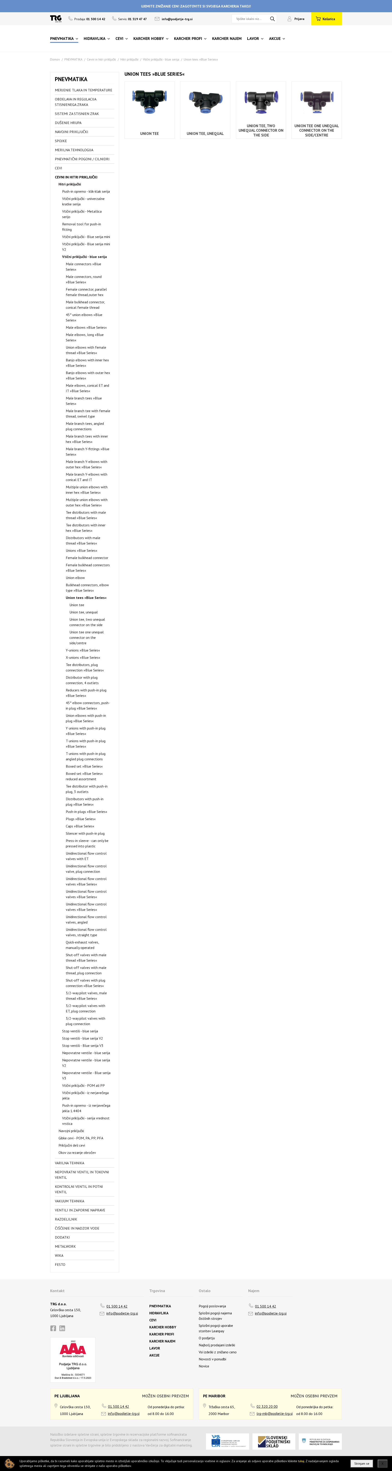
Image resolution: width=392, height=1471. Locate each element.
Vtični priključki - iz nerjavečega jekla (85, 1095)
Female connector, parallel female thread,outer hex (86, 292)
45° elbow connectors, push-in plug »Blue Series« (88, 705)
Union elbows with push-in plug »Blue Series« (86, 718)
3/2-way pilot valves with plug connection (85, 1021)
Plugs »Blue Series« (81, 819)
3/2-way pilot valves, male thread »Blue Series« (86, 996)
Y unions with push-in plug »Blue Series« (85, 731)
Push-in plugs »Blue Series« (86, 811)
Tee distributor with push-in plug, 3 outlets (87, 789)
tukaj (301, 1461)
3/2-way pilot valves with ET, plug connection (85, 1008)
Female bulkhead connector (87, 557)
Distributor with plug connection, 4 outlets (82, 680)
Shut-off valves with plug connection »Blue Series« (85, 983)
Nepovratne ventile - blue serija (86, 1052)
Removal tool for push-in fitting (81, 227)
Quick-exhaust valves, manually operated (82, 945)
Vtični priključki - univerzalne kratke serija (83, 201)
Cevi (58, 168)
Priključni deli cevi (72, 1145)
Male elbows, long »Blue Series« (85, 337)
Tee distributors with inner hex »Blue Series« (85, 528)
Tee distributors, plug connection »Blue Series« (85, 667)
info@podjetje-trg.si (177, 19)
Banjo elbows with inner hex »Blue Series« (87, 363)
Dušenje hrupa (68, 122)
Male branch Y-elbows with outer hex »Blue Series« (86, 464)
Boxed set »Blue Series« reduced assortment (84, 776)
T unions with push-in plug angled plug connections (85, 756)
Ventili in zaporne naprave (80, 1210)
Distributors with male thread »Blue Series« (83, 540)
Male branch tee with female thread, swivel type (88, 413)
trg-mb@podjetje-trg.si (275, 1413)
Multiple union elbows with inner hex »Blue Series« (87, 490)
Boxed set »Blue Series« (84, 766)
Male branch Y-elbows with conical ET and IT (86, 477)
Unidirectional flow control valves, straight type (86, 932)
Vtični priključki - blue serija (161, 59)
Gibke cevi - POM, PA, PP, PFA (81, 1138)
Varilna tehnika (69, 1163)
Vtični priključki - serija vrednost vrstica (86, 1121)
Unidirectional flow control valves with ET (86, 856)
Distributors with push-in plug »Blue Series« (84, 802)
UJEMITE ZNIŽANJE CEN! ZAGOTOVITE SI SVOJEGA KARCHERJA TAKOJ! (196, 6)
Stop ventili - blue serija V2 (82, 1038)
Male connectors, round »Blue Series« (84, 279)
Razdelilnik (66, 1219)
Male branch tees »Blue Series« (84, 401)
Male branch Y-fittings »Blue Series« (87, 452)
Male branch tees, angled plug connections (85, 426)
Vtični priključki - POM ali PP (83, 1085)
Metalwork (65, 1246)
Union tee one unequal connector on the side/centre (86, 637)
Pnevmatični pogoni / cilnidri (82, 159)
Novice (204, 1366)
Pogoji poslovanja (212, 1306)
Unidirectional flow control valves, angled (86, 919)
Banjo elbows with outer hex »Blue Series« (88, 375)
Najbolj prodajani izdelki (217, 1345)
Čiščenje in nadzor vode (77, 1228)
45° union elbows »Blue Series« (84, 317)
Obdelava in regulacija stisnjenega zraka (75, 102)
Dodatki (62, 1237)
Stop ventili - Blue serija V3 (82, 1045)
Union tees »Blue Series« (201, 59)
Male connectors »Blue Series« (83, 267)
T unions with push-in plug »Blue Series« (85, 744)
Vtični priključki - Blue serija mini (86, 236)
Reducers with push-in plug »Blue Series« (86, 693)
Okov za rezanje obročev (77, 1152)
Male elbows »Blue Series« (86, 327)
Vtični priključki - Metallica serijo (82, 214)
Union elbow (75, 577)
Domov (55, 59)
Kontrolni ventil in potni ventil (79, 1189)
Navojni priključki (71, 131)
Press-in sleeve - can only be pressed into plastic (87, 843)
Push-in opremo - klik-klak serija (86, 191)
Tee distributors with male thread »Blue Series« (86, 515)
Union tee (76, 605)
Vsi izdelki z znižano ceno (218, 1352)
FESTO (60, 1264)
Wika (59, 1255)
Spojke (61, 141)
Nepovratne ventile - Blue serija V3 (86, 1075)
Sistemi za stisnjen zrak (77, 113)
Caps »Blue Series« (80, 826)
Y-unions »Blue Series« (83, 650)
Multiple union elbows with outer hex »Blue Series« (87, 502)
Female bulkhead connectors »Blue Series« (88, 568)
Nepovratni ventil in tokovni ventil (82, 1175)
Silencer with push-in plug (85, 833)
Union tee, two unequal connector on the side (87, 622)
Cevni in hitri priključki (101, 59)
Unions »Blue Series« (81, 550)
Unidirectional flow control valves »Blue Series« (86, 881)
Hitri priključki (129, 59)
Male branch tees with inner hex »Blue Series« (87, 439)
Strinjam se (361, 1463)
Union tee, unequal (83, 612)
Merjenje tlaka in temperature (83, 90)
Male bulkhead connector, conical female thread (85, 305)
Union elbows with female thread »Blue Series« (86, 350)
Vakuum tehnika (69, 1201)
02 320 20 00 (267, 1406)
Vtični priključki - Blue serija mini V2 (86, 247)
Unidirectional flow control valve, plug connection (86, 869)
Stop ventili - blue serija (80, 1031)
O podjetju (207, 1338)
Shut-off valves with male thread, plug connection (86, 970)
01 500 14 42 (116, 1306)
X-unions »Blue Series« (83, 657)
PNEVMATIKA (73, 59)
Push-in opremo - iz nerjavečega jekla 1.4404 (86, 1108)
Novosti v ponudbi (212, 1359)
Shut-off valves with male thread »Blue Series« (86, 958)
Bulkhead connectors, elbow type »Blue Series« (87, 588)
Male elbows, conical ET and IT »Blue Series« (87, 388)
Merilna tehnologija (74, 150)
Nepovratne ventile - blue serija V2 (86, 1063)
